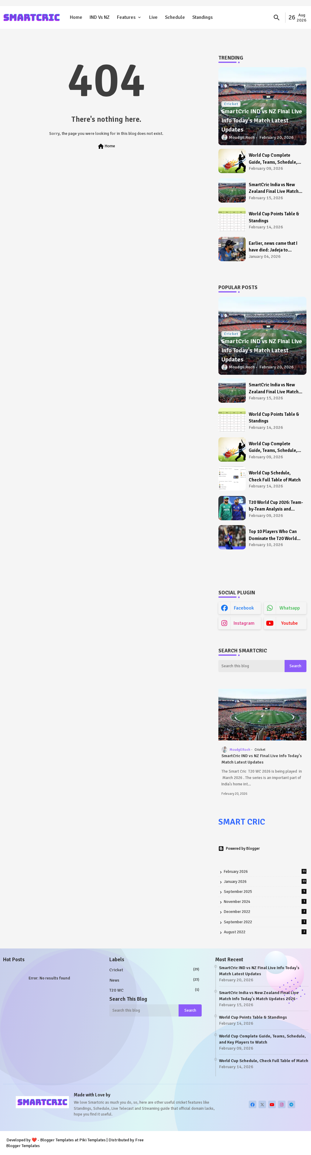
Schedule (175, 17)
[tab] (76, 17)
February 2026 (265, 871)
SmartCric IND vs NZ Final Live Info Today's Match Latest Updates (261, 759)
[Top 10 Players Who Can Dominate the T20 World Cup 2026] (232, 537)
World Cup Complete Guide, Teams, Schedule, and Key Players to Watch (274, 159)
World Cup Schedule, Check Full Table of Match (275, 476)
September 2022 (264, 922)
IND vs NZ (100, 17)
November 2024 (264, 901)
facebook (244, 608)
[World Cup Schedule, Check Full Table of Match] (232, 478)
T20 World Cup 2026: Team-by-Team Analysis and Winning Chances (276, 506)
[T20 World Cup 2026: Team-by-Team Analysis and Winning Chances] (232, 508)
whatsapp (289, 608)
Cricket (154, 969)
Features (126, 17)
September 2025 (264, 891)
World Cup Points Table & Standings (274, 217)
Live (153, 17)
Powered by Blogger (243, 848)
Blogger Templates (57, 1140)
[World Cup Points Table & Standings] (232, 219)
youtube (289, 623)
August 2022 (264, 932)
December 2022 (264, 911)
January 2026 (265, 881)
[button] (277, 18)
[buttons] (252, 1104)
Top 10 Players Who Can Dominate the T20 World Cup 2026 (273, 535)
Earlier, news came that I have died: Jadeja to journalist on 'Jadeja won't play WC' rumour (275, 247)
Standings (202, 17)
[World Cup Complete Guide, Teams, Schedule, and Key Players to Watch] (232, 161)
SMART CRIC (241, 822)
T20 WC (154, 990)
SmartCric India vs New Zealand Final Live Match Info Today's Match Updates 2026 (276, 188)
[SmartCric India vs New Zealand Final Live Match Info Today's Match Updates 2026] (232, 190)
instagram (244, 623)
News (154, 980)
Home (76, 17)
